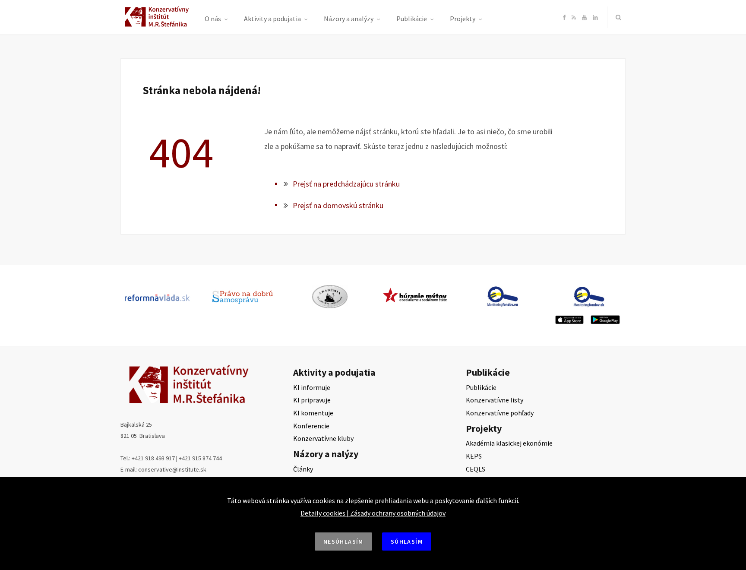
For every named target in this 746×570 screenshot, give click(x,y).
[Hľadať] (616, 17)
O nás (213, 18)
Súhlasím (407, 541)
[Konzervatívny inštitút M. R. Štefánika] (158, 25)
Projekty (462, 18)
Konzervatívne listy (494, 400)
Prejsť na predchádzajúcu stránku (346, 184)
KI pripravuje (312, 400)
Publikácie (411, 18)
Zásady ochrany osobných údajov (398, 513)
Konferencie (311, 425)
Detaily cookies (322, 513)
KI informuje (311, 387)
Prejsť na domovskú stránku (338, 205)
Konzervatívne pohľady (500, 412)
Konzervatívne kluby (323, 438)
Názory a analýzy (348, 18)
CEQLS (475, 469)
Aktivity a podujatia (272, 18)
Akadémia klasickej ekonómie (509, 443)
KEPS (474, 456)
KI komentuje (313, 412)
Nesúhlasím (343, 541)
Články (303, 469)
